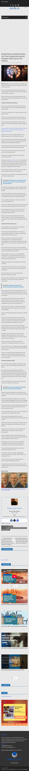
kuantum (24, 528)
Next (15, 678)
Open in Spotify (4, 560)
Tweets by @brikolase (6, 696)
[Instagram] (17, 520)
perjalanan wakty (5, 529)
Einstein (8, 528)
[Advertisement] (14, 36)
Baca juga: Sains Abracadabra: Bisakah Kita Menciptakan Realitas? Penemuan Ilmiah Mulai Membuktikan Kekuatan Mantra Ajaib (14, 130)
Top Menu (6, 1)
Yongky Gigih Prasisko (17, 62)
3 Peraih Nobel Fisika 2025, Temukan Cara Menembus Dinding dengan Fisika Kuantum (13, 490)
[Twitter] (14, 520)
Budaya (10, 526)
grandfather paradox (16, 528)
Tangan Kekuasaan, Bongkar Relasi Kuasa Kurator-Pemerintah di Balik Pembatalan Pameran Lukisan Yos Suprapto (7, 541)
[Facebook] (11, 520)
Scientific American (14, 160)
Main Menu (6, 17)
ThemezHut (25, 769)
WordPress (12, 769)
